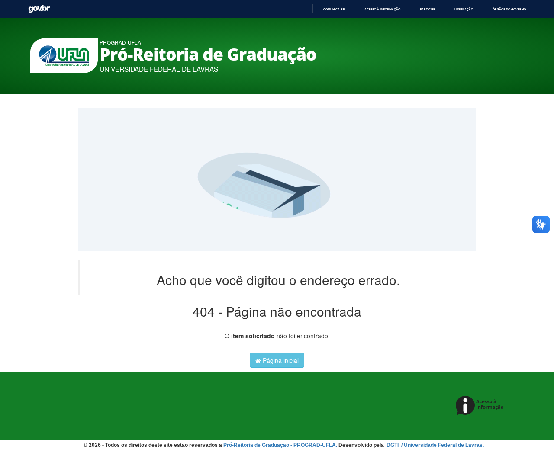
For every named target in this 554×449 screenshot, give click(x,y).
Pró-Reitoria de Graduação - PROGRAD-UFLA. (280, 445)
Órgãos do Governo (509, 9)
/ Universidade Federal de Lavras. (442, 445)
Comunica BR (334, 9)
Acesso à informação (382, 9)
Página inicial (280, 360)
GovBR (39, 9)
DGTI (393, 445)
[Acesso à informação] (481, 406)
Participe (427, 9)
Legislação (463, 9)
